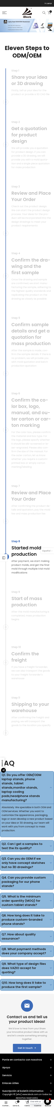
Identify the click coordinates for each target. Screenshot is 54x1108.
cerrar (49, 3)
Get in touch (25, 1048)
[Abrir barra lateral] (4, 558)
